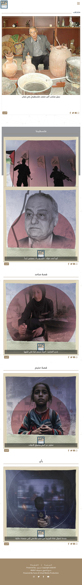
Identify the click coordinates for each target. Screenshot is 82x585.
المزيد (5, 112)
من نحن (48, 565)
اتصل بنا (34, 565)
